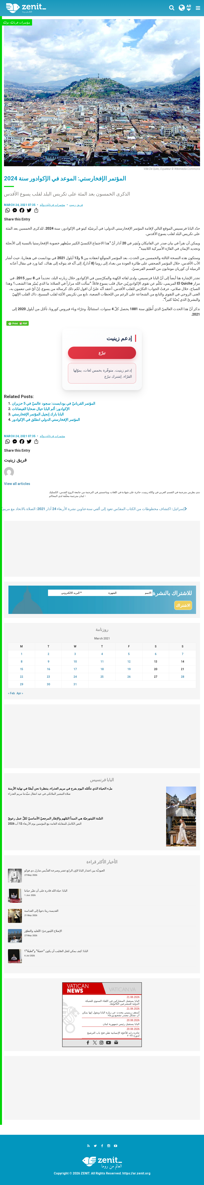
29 (21, 684)
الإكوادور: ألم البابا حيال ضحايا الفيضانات (41, 409)
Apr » (20, 693)
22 (21, 676)
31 (75, 684)
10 (75, 661)
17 (75, 669)
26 (128, 676)
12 (128, 661)
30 (48, 684)
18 (102, 669)
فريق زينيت (76, 205)
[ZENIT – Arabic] (57, 8)
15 (21, 669)
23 (48, 676)
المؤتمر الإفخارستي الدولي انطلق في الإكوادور (46, 419)
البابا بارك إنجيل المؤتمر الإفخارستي (38, 414)
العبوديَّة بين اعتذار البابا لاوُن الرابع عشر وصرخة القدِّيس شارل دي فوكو (64, 870)
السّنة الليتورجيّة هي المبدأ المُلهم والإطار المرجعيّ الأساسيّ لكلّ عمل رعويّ (55, 818)
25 (102, 676)
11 (102, 661)
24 (75, 676)
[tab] (82, 988)
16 (48, 669)
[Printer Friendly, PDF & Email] (17, 323)
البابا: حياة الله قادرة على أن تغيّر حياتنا (45, 890)
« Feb (11, 693)
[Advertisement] (102, 549)
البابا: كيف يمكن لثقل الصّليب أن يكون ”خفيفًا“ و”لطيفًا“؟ (56, 951)
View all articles (17, 484)
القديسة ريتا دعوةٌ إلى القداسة (41, 910)
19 (128, 669)
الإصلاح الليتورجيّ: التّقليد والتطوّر (43, 930)
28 (182, 676)
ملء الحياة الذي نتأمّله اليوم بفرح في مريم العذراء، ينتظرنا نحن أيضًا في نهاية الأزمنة (60, 788)
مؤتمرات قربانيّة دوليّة (16, 22)
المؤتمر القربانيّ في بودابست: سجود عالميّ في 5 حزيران (53, 403)
